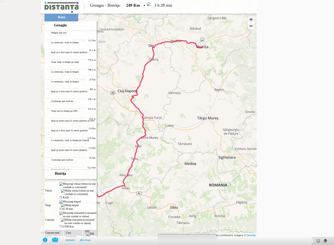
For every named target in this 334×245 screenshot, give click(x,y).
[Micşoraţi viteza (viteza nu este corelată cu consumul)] (77, 185)
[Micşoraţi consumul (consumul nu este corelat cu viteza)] (77, 214)
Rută (61, 17)
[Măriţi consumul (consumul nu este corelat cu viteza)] (78, 221)
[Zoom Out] (251, 26)
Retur (102, 41)
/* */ (86, 122)
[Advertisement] (20, 68)
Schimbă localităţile (111, 29)
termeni (70, 240)
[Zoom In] (251, 19)
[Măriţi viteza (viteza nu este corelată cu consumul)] (78, 192)
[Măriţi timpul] (70, 205)
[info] (47, 240)
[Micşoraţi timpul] (70, 202)
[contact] (57, 240)
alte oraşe (85, 240)
